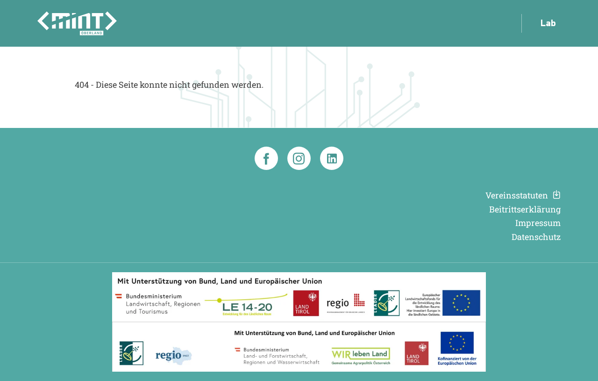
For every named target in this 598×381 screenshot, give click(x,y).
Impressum (538, 223)
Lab (548, 23)
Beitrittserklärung (525, 209)
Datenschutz (536, 237)
